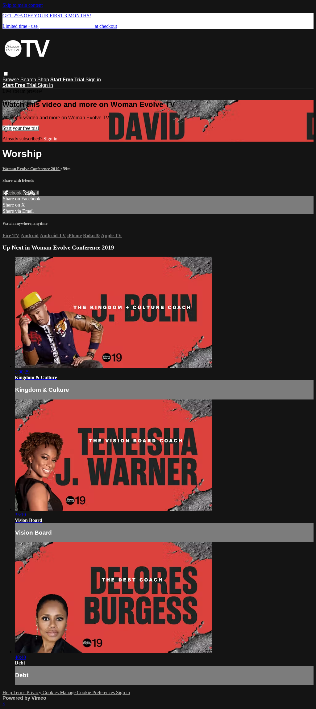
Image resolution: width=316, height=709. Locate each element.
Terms (20, 692)
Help (7, 692)
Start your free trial (20, 128)
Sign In (45, 85)
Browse (11, 79)
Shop (43, 79)
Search (28, 79)
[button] (6, 74)
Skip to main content (22, 5)
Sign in (93, 79)
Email (33, 192)
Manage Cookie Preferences (88, 692)
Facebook (12, 192)
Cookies (51, 692)
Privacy (35, 692)
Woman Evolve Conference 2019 (31, 168)
